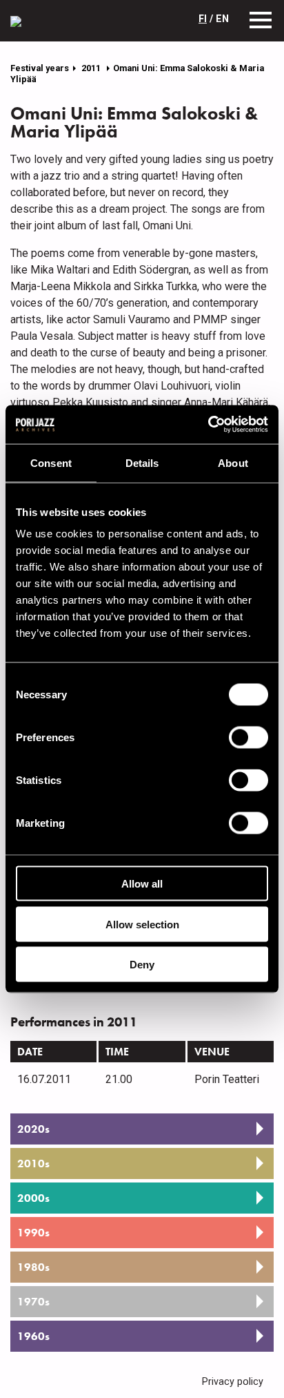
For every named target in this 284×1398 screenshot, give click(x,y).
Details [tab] (142, 462)
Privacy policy (232, 1382)
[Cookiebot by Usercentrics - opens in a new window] (208, 425)
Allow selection (142, 924)
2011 (92, 68)
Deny (142, 964)
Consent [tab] (51, 462)
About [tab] (233, 462)
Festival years (39, 68)
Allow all (142, 884)
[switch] (248, 738)
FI (203, 19)
